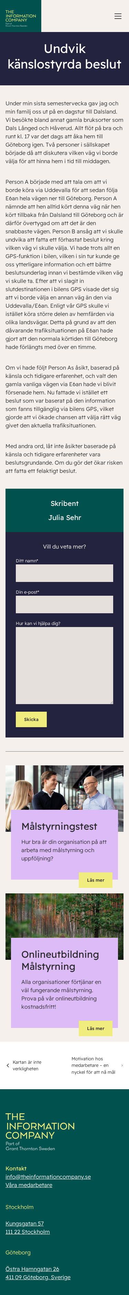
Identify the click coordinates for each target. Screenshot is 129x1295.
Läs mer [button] (95, 880)
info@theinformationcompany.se (48, 1176)
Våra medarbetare (29, 1184)
